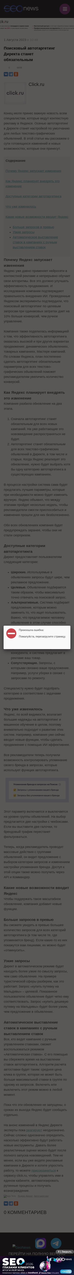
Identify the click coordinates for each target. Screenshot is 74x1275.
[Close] (70, 625)
